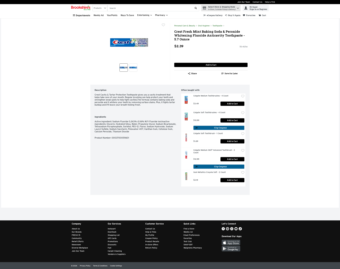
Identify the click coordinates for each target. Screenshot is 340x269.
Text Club (188, 241)
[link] (213, 15)
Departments (83, 15)
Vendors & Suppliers (117, 254)
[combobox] (99, 8)
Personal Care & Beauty (184, 26)
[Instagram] (231, 229)
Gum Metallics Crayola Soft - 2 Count (209, 172)
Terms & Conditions (100, 266)
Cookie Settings (116, 266)
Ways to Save (127, 15)
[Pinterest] (227, 229)
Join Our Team (243, 2)
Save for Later (231, 73)
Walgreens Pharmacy (193, 248)
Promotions (113, 241)
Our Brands (77, 232)
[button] (238, 7)
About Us (76, 229)
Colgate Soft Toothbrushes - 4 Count (209, 112)
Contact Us (257, 2)
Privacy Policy (85, 266)
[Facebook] (223, 229)
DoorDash (112, 232)
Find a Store (189, 229)
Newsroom (76, 245)
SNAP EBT (188, 245)
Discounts (112, 245)
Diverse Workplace (80, 248)
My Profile (149, 235)
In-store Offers (151, 245)
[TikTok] (240, 229)
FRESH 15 (76, 235)
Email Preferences (192, 235)
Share (194, 73)
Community (77, 238)
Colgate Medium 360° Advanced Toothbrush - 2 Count (214, 151)
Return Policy (151, 248)
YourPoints (112, 15)
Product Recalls (152, 241)
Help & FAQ (270, 2)
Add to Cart (211, 65)
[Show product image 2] (133, 67)
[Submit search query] (196, 8)
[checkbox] (163, 24)
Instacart (112, 229)
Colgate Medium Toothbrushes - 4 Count (210, 96)
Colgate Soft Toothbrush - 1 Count (208, 133)
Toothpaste (217, 26)
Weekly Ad (99, 15)
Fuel (109, 248)
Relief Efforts (78, 241)
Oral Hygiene (204, 26)
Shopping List (114, 235)
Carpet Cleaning (115, 251)
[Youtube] (236, 229)
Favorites (188, 238)
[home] (81, 8)
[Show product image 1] (124, 67)
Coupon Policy (151, 238)
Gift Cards (112, 238)
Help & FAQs (150, 232)
